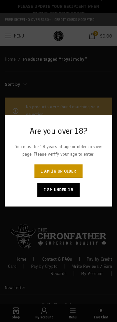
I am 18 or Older (58, 171)
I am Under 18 (58, 190)
